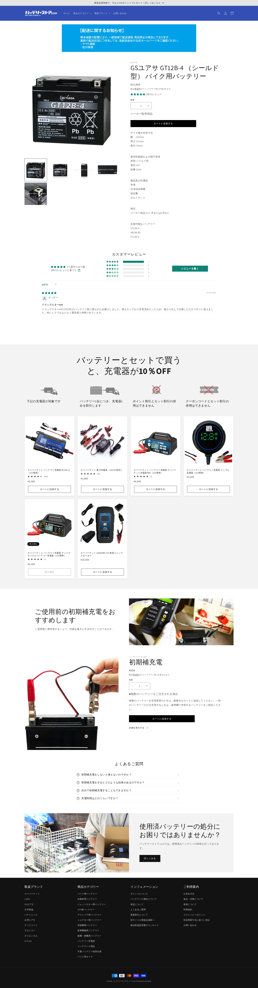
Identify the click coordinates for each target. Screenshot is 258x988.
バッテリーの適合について (143, 899)
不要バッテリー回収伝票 (89, 951)
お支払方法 (188, 893)
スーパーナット (32, 893)
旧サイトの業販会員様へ (142, 920)
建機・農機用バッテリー (89, 935)
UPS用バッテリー (85, 909)
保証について (137, 904)
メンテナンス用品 (86, 946)
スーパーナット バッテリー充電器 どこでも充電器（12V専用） (208, 471)
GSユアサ (29, 904)
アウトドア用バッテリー (89, 914)
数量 (132, 100)
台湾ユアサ (29, 920)
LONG (27, 899)
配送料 (137, 89)
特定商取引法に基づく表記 (196, 920)
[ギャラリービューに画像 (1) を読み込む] (35, 170)
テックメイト (31, 925)
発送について (190, 904)
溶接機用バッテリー (87, 925)
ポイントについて (139, 893)
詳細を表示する (137, 727)
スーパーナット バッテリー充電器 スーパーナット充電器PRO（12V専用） (155, 471)
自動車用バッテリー (87, 899)
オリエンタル (31, 935)
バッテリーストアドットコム (124, 981)
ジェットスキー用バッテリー (91, 904)
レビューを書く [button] (190, 268)
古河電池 (28, 909)
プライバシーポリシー (194, 914)
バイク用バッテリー (87, 893)
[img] (49, 293)
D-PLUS (28, 941)
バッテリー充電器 (86, 941)
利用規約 (187, 909)
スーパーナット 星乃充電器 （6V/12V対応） (102, 470)
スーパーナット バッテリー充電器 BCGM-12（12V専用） (49, 471)
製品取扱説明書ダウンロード (144, 925)
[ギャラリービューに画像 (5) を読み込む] (35, 194)
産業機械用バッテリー (88, 930)
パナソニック (31, 914)
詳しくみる (150, 858)
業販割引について (139, 914)
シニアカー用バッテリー (89, 920)
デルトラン (29, 930)
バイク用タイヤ (85, 956)
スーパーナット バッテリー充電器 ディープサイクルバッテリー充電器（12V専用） (49, 554)
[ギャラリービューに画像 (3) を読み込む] (83, 170)
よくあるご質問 (138, 909)
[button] (82, 13)
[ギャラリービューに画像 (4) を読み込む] (107, 170)
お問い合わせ (190, 925)
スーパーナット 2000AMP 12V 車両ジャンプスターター (102, 554)
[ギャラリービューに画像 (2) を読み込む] (59, 170)
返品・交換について (193, 899)
